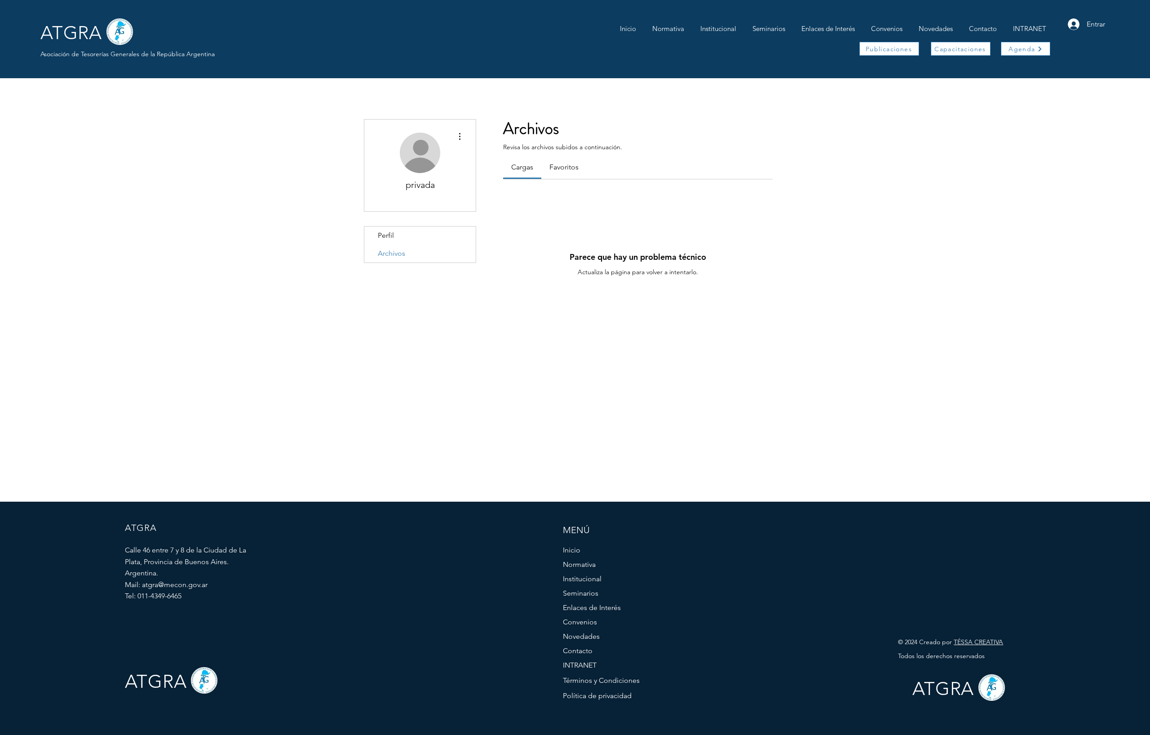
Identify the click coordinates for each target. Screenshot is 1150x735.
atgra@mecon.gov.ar (175, 584)
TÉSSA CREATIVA (978, 642)
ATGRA (71, 33)
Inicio (571, 550)
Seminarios (580, 593)
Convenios (580, 622)
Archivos (391, 253)
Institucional (582, 579)
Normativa (579, 564)
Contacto (578, 650)
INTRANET (580, 665)
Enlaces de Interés (592, 607)
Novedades (581, 636)
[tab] (522, 167)
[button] (718, 25)
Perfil (386, 235)
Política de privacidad (597, 695)
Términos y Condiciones (601, 680)
